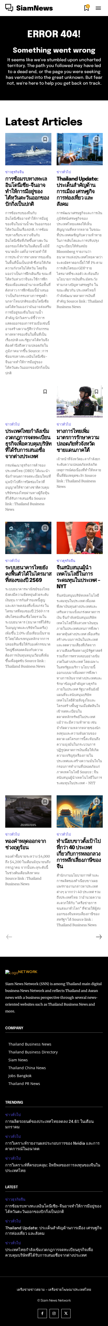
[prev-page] (9, 937)
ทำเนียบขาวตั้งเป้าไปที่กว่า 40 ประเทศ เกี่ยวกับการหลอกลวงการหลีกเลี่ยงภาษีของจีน (79, 854)
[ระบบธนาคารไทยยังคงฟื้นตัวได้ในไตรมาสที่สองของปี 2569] (28, 538)
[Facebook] (42, 1313)
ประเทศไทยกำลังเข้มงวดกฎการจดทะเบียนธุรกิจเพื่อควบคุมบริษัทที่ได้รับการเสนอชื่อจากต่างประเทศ (28, 444)
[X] (66, 1313)
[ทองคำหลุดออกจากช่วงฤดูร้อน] (28, 811)
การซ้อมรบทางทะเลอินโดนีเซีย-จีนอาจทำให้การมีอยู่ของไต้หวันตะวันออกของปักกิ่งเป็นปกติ (27, 191)
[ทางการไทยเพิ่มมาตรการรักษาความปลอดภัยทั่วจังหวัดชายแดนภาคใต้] (80, 401)
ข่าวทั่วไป (64, 172)
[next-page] (98, 937)
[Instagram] (54, 1313)
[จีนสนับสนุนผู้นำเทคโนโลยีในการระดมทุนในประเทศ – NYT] (80, 538)
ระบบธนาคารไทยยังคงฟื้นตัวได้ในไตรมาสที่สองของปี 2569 (28, 574)
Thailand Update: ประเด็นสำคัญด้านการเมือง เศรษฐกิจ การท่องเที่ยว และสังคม (77, 191)
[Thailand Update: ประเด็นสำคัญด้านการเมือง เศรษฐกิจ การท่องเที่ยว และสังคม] (80, 149)
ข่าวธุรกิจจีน (14, 172)
